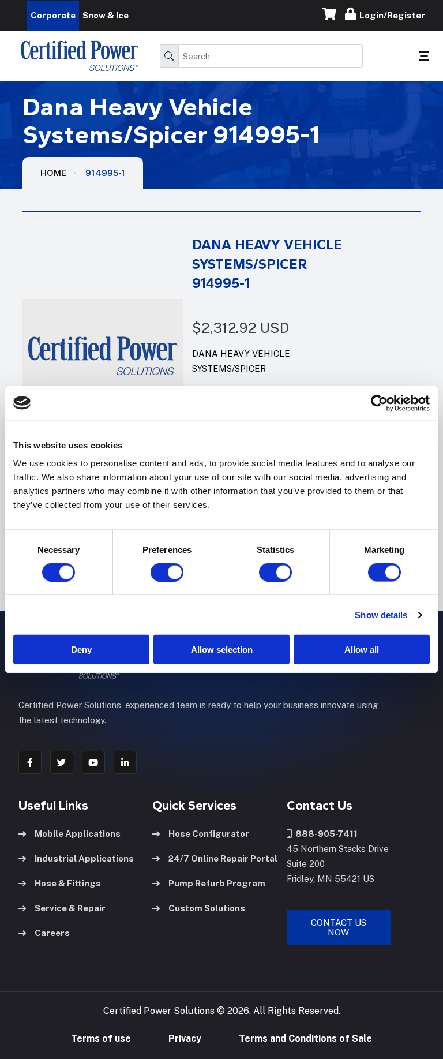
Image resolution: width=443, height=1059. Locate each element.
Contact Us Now (338, 927)
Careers (52, 933)
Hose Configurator (208, 834)
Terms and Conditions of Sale (305, 1038)
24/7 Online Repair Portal (222, 858)
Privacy (184, 1038)
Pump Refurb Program (216, 883)
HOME (53, 173)
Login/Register (390, 15)
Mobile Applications (78, 834)
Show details (381, 614)
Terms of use (101, 1038)
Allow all (361, 649)
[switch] (156, 572)
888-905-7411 (325, 834)
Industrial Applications (84, 858)
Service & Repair (70, 908)
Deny (81, 649)
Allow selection (222, 649)
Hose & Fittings (68, 883)
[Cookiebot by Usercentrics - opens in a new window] (379, 402)
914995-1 (105, 173)
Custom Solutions (206, 908)
